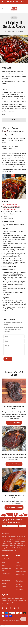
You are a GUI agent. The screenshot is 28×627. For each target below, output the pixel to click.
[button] (9, 131)
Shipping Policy (19, 581)
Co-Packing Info (6, 574)
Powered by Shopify (16, 620)
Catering (4, 586)
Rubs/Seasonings (6, 559)
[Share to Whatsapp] (15, 135)
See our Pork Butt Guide (14, 464)
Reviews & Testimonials (19, 585)
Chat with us (3, 626)
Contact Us (18, 562)
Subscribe (22, 526)
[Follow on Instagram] (7, 608)
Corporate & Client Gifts (6, 569)
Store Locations (19, 568)
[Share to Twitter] (6, 135)
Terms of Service (20, 575)
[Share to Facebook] (9, 135)
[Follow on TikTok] (18, 608)
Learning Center (6, 580)
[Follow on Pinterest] (10, 608)
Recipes (4, 577)
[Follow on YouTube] (14, 608)
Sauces (3, 562)
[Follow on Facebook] (3, 608)
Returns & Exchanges (21, 572)
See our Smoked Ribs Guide (14, 507)
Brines (3, 565)
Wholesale (18, 565)
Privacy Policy (11, 329)
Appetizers (14, 18)
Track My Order (19, 590)
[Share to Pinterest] (12, 135)
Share (15, 120)
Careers (4, 583)
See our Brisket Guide (14, 423)
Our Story (18, 559)
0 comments (20, 31)
